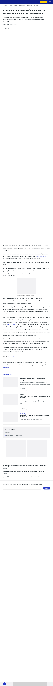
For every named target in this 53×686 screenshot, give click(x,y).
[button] (4, 683)
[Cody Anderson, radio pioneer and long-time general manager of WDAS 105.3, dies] (10, 418)
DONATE (44, 2)
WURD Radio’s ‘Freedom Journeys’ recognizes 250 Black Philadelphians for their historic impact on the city (32, 379)
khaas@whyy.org (18, 435)
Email (13, 356)
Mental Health (22, 5)
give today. (6, 367)
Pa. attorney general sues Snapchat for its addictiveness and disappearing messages (21, 476)
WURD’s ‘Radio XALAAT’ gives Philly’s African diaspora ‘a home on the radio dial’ (35, 396)
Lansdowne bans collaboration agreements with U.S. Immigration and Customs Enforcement (23, 471)
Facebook (8, 356)
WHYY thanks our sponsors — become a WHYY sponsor (25, 295)
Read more (7, 432)
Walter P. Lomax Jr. (42, 256)
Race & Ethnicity (37, 5)
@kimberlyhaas (9, 435)
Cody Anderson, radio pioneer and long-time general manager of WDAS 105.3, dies (34, 416)
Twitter (11, 356)
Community (6, 5)
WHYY (5, 2)
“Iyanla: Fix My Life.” (12, 324)
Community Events (13, 5)
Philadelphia (29, 5)
